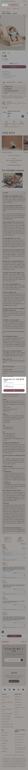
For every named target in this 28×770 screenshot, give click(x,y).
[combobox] (14, 386)
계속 (14, 390)
